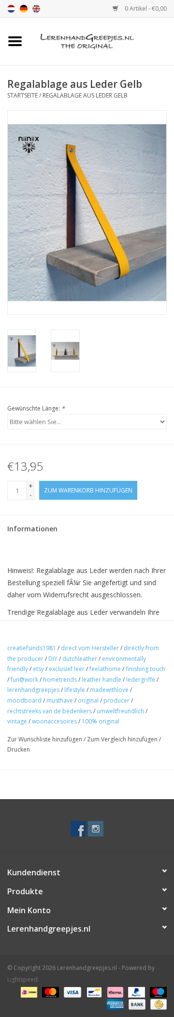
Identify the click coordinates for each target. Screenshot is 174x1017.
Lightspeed (22, 979)
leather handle (101, 679)
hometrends (60, 679)
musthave (59, 700)
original (88, 700)
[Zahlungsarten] (28, 991)
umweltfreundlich (120, 711)
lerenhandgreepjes (33, 690)
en (36, 9)
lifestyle (74, 690)
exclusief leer (67, 669)
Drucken (18, 749)
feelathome (105, 669)
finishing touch (145, 669)
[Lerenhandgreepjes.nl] (102, 40)
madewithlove (109, 690)
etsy (38, 669)
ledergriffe (140, 679)
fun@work (24, 679)
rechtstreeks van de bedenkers (49, 711)
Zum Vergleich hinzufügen (123, 739)
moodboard (24, 700)
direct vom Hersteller (90, 648)
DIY (53, 659)
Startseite (22, 95)
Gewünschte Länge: (36, 408)
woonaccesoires (54, 721)
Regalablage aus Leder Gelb (85, 95)
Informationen (32, 528)
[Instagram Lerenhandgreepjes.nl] (95, 829)
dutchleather (79, 659)
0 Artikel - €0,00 (145, 8)
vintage (17, 721)
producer (116, 700)
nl (11, 9)
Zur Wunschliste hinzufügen (44, 739)
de (24, 9)
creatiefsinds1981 (31, 648)
